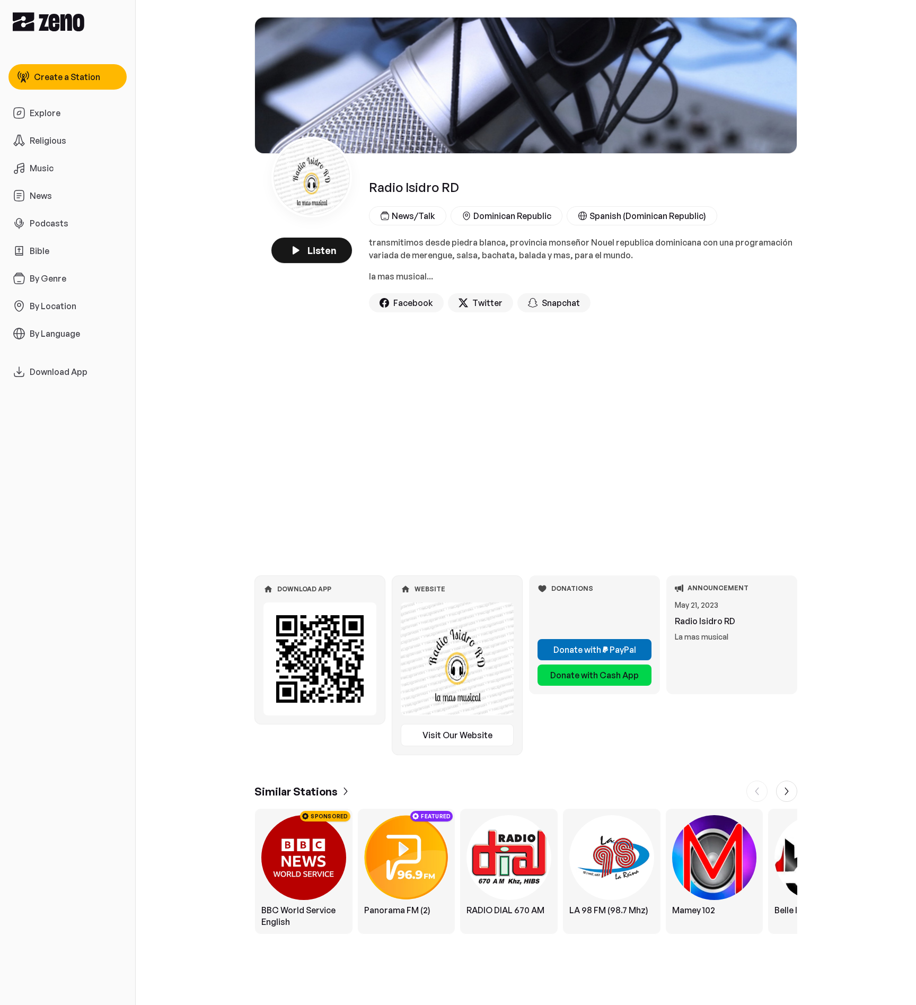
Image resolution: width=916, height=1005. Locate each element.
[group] (525, 871)
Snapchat (561, 303)
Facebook (413, 303)
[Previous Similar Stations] (757, 791)
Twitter (487, 303)
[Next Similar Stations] (786, 791)
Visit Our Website (457, 735)
